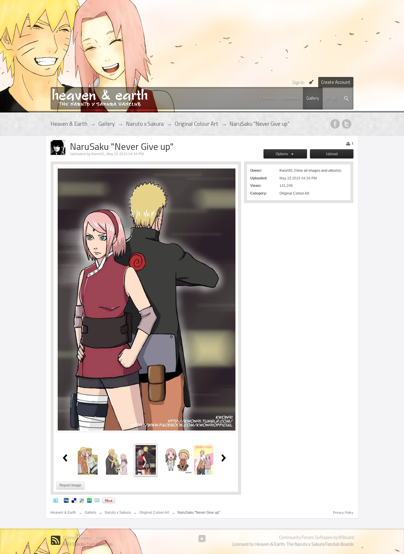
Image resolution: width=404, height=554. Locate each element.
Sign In (298, 82)
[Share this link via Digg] (66, 500)
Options (283, 154)
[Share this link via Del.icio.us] (74, 500)
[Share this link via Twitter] (55, 500)
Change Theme (77, 537)
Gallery (312, 98)
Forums (267, 98)
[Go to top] (202, 538)
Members (290, 98)
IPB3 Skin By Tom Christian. (88, 543)
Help (100, 537)
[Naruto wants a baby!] (87, 459)
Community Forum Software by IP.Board (316, 537)
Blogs (331, 98)
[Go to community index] (100, 97)
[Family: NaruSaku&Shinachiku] (117, 459)
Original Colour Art (294, 193)
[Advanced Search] (346, 98)
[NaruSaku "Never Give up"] (145, 459)
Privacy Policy (343, 512)
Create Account (335, 82)
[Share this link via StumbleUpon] (89, 500)
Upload (332, 154)
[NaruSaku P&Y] (203, 459)
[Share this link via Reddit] (81, 500)
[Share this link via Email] (97, 500)
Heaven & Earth (63, 512)
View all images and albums (317, 170)
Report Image (70, 485)
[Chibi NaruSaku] (177, 459)
